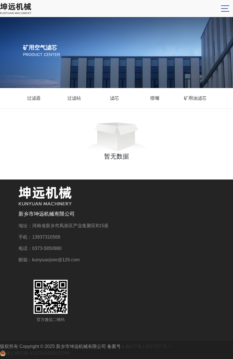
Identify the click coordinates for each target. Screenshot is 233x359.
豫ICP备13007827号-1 (148, 346)
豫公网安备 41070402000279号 (38, 353)
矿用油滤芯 (195, 98)
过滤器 (34, 98)
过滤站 (74, 98)
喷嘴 (154, 98)
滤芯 (114, 98)
